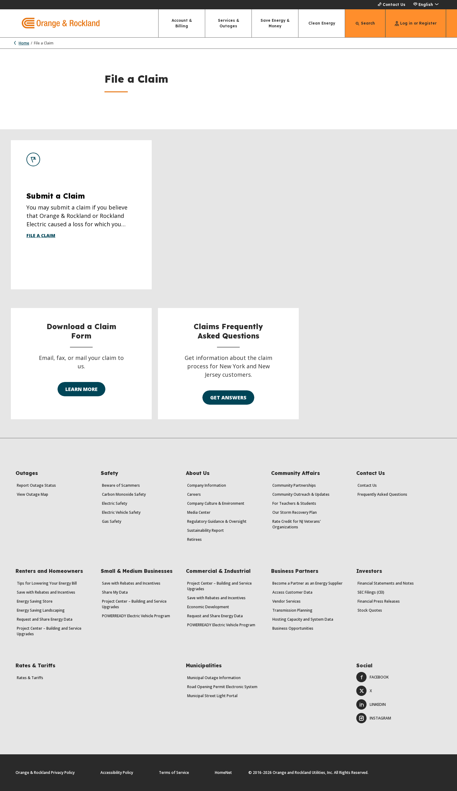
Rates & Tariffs (30, 677)
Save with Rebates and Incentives (46, 592)
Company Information (206, 485)
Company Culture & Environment (215, 503)
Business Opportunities (292, 628)
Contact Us (394, 4)
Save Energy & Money (275, 23)
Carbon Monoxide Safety (124, 494)
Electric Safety (114, 503)
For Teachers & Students (294, 503)
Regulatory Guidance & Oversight (217, 521)
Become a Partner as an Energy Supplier (307, 583)
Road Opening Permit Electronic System (222, 686)
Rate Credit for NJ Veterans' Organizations (296, 524)
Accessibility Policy (116, 772)
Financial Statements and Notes (386, 583)
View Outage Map (32, 494)
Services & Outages (228, 23)
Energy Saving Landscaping (41, 610)
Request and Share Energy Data (44, 619)
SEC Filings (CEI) (371, 592)
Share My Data (115, 592)
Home (24, 43)
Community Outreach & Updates (301, 494)
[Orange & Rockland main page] (55, 23)
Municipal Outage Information (214, 677)
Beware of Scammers (121, 485)
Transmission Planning (292, 610)
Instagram (380, 718)
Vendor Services (286, 601)
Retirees (194, 539)
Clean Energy (321, 23)
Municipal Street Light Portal (212, 695)
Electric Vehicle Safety (121, 512)
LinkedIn (378, 704)
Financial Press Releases (379, 601)
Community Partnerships (294, 485)
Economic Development (208, 606)
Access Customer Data (292, 592)
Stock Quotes (370, 610)
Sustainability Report (205, 530)
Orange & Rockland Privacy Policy (45, 772)
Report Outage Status (36, 485)
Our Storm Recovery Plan (294, 512)
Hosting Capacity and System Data (302, 619)
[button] (426, 4)
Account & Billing (182, 23)
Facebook (379, 677)
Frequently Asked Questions (382, 494)
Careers (194, 494)
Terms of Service (174, 772)
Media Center (198, 512)
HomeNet (223, 772)
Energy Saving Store (35, 601)
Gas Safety (111, 521)
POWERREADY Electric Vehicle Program (136, 616)
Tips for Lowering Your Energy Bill (47, 583)
